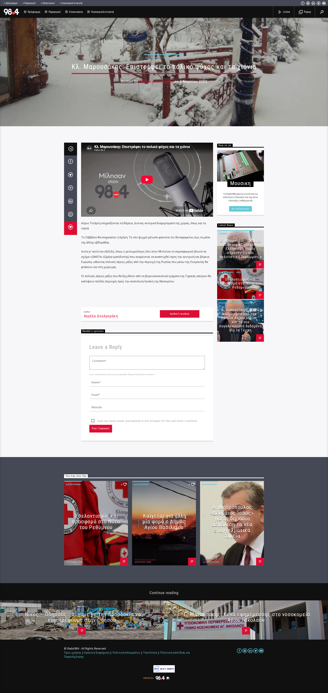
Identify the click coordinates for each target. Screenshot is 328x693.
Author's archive (179, 313)
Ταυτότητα (150, 652)
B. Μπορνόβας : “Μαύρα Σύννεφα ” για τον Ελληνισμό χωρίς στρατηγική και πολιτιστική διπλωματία (240, 248)
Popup (307, 11)
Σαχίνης (249, 302)
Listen (286, 11)
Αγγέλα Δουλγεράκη (156, 81)
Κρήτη (178, 57)
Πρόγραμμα (11, 3)
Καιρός (167, 57)
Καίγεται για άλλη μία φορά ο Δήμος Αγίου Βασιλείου (164, 522)
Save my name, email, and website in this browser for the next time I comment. (147, 421)
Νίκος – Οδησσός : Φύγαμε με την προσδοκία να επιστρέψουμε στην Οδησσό (83, 617)
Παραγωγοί (30, 3)
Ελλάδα (234, 233)
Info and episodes (240, 208)
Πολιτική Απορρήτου (126, 652)
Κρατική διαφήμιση (97, 652)
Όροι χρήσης (72, 652)
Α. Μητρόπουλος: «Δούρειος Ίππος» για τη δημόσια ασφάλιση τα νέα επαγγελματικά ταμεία (232, 521)
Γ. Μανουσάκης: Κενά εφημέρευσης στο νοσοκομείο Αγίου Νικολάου (247, 617)
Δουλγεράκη (152, 57)
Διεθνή (222, 233)
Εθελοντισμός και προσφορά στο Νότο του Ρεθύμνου (241, 283)
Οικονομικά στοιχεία (72, 3)
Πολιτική (247, 233)
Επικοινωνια (49, 3)
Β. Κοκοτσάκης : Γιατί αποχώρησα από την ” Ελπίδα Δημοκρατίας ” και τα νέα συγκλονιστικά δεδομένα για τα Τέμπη (240, 320)
